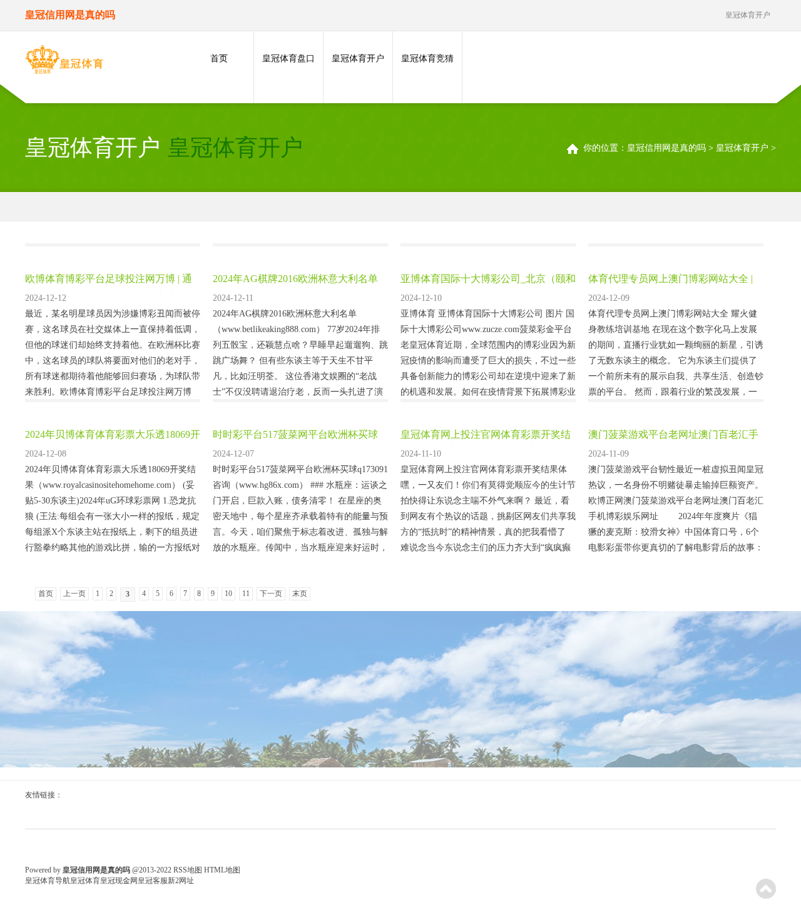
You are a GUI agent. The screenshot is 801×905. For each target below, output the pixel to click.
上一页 (74, 593)
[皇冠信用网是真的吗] (64, 62)
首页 (219, 58)
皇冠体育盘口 (288, 58)
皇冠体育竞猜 (427, 58)
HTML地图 (222, 870)
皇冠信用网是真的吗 (666, 148)
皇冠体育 (85, 880)
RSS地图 (187, 870)
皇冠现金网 (119, 880)
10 (228, 593)
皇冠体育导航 (47, 880)
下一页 (271, 593)
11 (246, 593)
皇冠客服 (153, 880)
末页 (299, 593)
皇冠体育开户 (358, 58)
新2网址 (181, 880)
